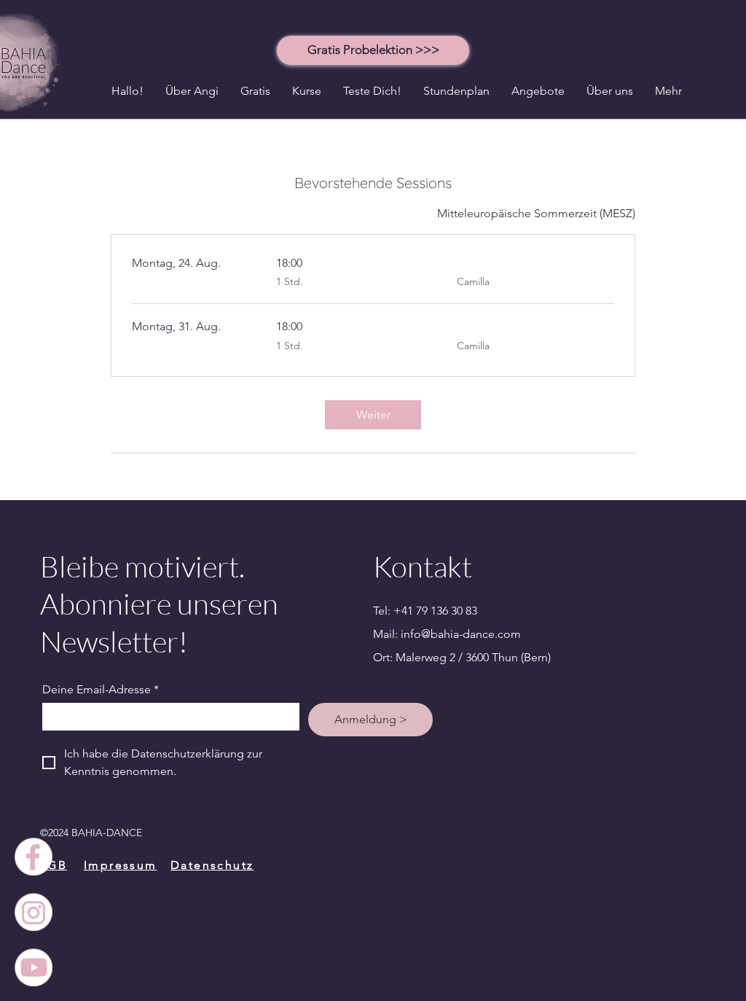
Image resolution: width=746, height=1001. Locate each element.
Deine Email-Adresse (100, 689)
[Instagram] (33, 912)
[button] (373, 50)
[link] (373, 414)
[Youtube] (33, 967)
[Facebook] (33, 857)
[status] (536, 213)
